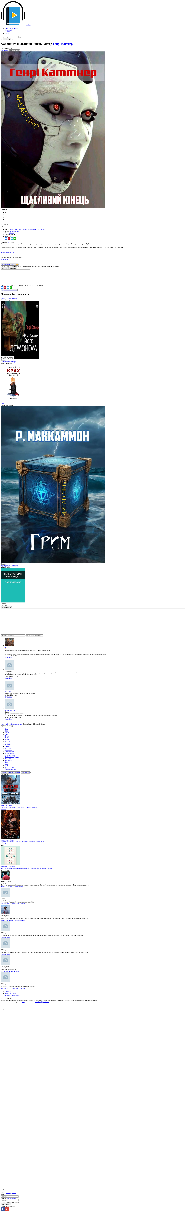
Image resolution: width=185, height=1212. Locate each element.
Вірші (6, 731)
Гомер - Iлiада (5, 937)
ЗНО (6, 765)
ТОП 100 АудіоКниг (11, 28)
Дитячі (7, 739)
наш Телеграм (26, 772)
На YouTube (12, 268)
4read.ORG (4, 724)
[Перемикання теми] (1, 39)
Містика (7, 743)
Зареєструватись (11, 1193)
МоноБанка (4, 259)
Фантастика (41, 229)
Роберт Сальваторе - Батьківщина (12, 887)
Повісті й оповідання (29, 229)
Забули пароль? (11, 1198)
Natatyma (8, 647)
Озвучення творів (10, 769)
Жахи (6, 734)
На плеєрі (4, 268)
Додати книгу (9, 767)
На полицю (4, 50)
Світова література (15, 229)
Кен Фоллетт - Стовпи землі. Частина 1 (14, 904)
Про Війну (8, 760)
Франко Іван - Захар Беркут (10, 971)
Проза (7, 738)
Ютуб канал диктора (7, 252)
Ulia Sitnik (8, 691)
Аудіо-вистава (9, 753)
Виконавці (8, 30)
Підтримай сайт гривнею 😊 (10, 264)
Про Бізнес (8, 758)
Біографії (8, 746)
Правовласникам (10, 993)
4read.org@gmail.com (42, 1002)
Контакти (8, 991)
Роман (7, 732)
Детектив (8, 748)
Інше (6, 764)
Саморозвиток (9, 751)
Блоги (7, 33)
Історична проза (10, 755)
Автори (7, 32)
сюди (23, 1002)
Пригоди (8, 744)
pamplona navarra (10, 710)
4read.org (28, 25)
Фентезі (7, 741)
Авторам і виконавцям (12, 995)
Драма (7, 736)
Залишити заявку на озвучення (11, 772)
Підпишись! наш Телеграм (9, 290)
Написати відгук (6, 607)
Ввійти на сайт (6, 1204)
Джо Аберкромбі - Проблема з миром (13, 920)
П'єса (6, 762)
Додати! (4, 635)
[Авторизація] (12, 39)
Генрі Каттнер (63, 43)
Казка (6, 729)
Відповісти (8, 657)
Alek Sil (11, 233)
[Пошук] (20, 37)
